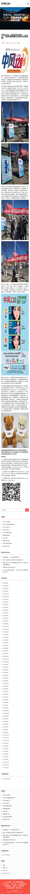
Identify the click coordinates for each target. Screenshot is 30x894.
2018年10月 (6, 716)
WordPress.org (6, 873)
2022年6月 (5, 615)
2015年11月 (6, 767)
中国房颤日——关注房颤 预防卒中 (11, 557)
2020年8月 (5, 667)
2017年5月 (5, 754)
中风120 (5, 3)
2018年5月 (5, 729)
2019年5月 (5, 697)
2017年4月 (5, 756)
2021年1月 (5, 653)
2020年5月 (5, 675)
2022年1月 (5, 623)
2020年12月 (6, 656)
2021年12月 (6, 626)
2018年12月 (6, 710)
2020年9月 (5, 664)
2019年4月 (5, 699)
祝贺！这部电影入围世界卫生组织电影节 (13, 560)
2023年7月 (5, 602)
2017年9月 (5, 743)
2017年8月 (5, 746)
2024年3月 (5, 588)
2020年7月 (5, 670)
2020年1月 (5, 680)
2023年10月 (6, 596)
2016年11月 (6, 762)
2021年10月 (6, 632)
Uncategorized (12, 43)
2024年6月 (5, 583)
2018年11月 (6, 713)
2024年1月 (5, 591)
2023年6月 (5, 604)
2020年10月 (6, 661)
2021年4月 (5, 645)
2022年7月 (5, 613)
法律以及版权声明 (7, 543)
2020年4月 (5, 678)
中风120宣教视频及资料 (9, 524)
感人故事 (5, 538)
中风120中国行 (6, 521)
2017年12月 (6, 735)
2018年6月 (5, 727)
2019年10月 (6, 683)
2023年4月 (5, 610)
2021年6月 (5, 642)
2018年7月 (5, 724)
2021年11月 (6, 629)
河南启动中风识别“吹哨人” (9, 567)
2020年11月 (6, 659)
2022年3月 (5, 621)
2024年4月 (5, 585)
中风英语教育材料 (7, 532)
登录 (4, 865)
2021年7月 (5, 640)
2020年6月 (5, 672)
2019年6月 (5, 694)
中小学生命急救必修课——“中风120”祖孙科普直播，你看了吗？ (16, 571)
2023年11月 (6, 594)
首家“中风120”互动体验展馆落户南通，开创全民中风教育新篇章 (15, 563)
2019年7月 (5, 691)
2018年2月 (5, 732)
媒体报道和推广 (7, 535)
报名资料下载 (6, 540)
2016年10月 (6, 765)
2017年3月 (5, 759)
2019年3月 (5, 702)
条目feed (5, 867)
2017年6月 (5, 751)
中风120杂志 (6, 529)
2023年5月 (5, 607)
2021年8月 (5, 637)
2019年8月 (5, 689)
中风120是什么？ (7, 527)
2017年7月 (5, 748)
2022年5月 (5, 618)
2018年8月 (5, 721)
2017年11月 (6, 737)
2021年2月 (5, 651)
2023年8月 (5, 599)
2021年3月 (5, 648)
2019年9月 (5, 686)
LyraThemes (20, 891)
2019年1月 (5, 708)
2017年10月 (6, 740)
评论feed (5, 870)
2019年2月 (5, 705)
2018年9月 (5, 718)
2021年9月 (5, 634)
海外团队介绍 (6, 546)
